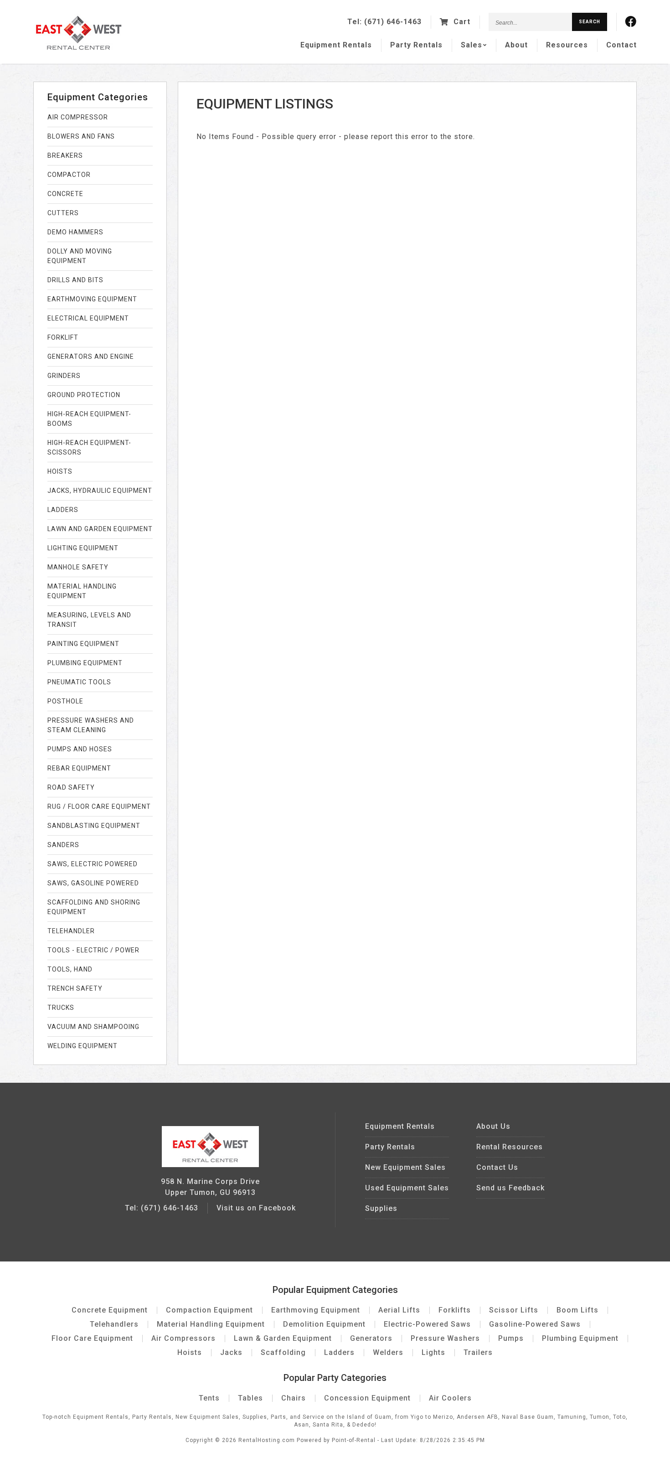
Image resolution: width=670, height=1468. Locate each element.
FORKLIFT (62, 337)
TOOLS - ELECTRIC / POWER (93, 950)
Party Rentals (390, 1146)
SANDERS (63, 844)
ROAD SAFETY (71, 787)
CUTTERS (63, 213)
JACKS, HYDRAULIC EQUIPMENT (99, 490)
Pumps (511, 1338)
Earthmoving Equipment (315, 1310)
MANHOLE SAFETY (77, 567)
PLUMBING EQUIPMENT (85, 663)
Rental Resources (509, 1146)
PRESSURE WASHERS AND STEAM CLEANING (90, 725)
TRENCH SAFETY (75, 988)
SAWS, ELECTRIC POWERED (92, 864)
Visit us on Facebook (256, 1208)
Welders (388, 1352)
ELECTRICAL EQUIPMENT (88, 318)
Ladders (339, 1352)
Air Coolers (450, 1398)
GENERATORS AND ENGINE (90, 356)
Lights (433, 1352)
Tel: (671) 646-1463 (161, 1208)
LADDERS (62, 509)
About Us (493, 1126)
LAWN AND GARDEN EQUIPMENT (100, 528)
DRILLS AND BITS (75, 280)
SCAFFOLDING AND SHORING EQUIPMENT (93, 907)
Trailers (478, 1352)
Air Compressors (183, 1338)
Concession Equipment (367, 1398)
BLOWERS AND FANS (81, 136)
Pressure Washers (445, 1338)
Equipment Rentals (400, 1126)
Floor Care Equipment (92, 1338)
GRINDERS (64, 375)
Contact (621, 45)
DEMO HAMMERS (75, 232)
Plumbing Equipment (580, 1338)
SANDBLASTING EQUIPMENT (93, 825)
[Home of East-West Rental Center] (210, 1164)
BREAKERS (65, 155)
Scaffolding (283, 1352)
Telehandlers (114, 1324)
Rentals (336, 45)
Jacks (231, 1352)
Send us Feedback (510, 1188)
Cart (460, 21)
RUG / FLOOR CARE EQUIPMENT (99, 806)
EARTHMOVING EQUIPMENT (92, 299)
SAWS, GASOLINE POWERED (93, 883)
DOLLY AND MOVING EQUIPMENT (79, 256)
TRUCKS (60, 1007)
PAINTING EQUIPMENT (83, 643)
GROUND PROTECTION (83, 394)
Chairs (293, 1398)
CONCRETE (65, 193)
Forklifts (454, 1310)
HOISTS (59, 471)
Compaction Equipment (209, 1310)
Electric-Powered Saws (427, 1324)
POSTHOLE (65, 701)
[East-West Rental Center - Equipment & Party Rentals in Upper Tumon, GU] (79, 47)
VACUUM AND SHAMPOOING (93, 1026)
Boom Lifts (577, 1310)
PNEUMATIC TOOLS (79, 682)
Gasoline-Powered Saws (535, 1324)
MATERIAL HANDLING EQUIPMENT (82, 591)
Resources (567, 45)
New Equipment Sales (405, 1167)
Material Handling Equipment (211, 1324)
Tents (209, 1398)
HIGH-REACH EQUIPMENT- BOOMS (89, 418)
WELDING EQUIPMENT (82, 1045)
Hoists (189, 1352)
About (516, 45)
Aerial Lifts (399, 1310)
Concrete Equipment (110, 1310)
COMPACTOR (69, 174)
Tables (250, 1398)
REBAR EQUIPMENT (79, 768)
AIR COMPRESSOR (77, 117)
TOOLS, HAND (70, 969)
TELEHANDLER (71, 931)
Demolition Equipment (324, 1324)
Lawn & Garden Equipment (283, 1338)
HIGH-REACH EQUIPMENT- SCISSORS (89, 447)
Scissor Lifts (513, 1310)
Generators (371, 1338)
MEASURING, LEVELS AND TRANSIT (89, 619)
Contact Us (497, 1167)
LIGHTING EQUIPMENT (83, 548)
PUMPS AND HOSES (79, 749)
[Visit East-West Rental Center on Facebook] (631, 22)
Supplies (381, 1208)
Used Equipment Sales (407, 1188)
